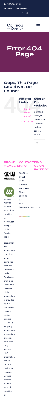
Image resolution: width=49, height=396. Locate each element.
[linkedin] (27, 13)
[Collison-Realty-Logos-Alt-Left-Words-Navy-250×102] (15, 24)
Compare (28, 121)
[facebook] (22, 13)
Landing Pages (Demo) (28, 112)
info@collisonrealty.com (30, 207)
